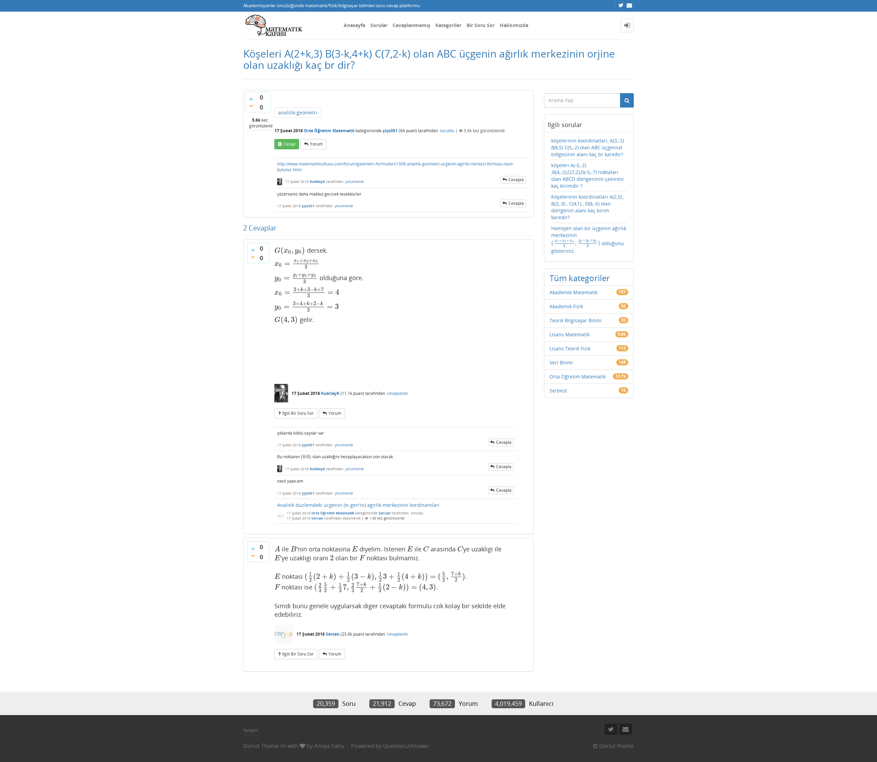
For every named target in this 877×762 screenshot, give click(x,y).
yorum (316, 144)
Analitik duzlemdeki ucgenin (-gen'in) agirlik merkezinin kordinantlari (358, 505)
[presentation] (289, 250)
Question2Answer (406, 746)
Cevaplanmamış (411, 25)
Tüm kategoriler (579, 278)
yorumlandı (354, 181)
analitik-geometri (297, 112)
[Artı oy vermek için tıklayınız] (251, 99)
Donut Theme (261, 746)
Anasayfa (354, 25)
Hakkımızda (514, 25)
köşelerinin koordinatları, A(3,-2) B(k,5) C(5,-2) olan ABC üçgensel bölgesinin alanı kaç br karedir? (587, 147)
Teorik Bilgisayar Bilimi (575, 320)
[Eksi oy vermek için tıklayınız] (251, 106)
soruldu (447, 131)
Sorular (378, 25)
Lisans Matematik (569, 334)
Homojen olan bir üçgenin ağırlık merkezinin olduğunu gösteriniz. (588, 239)
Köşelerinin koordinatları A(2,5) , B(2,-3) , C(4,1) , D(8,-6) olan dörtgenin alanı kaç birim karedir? (587, 207)
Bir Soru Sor (481, 25)
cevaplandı (397, 393)
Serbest (558, 390)
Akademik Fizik (566, 306)
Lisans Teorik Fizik (570, 348)
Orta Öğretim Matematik (329, 131)
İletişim (250, 730)
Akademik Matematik (573, 292)
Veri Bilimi (561, 362)
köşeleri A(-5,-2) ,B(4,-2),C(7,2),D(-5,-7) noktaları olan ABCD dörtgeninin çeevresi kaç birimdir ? (587, 175)
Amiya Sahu (329, 746)
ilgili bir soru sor (298, 413)
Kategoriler (448, 25)
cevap (289, 144)
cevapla (516, 180)
